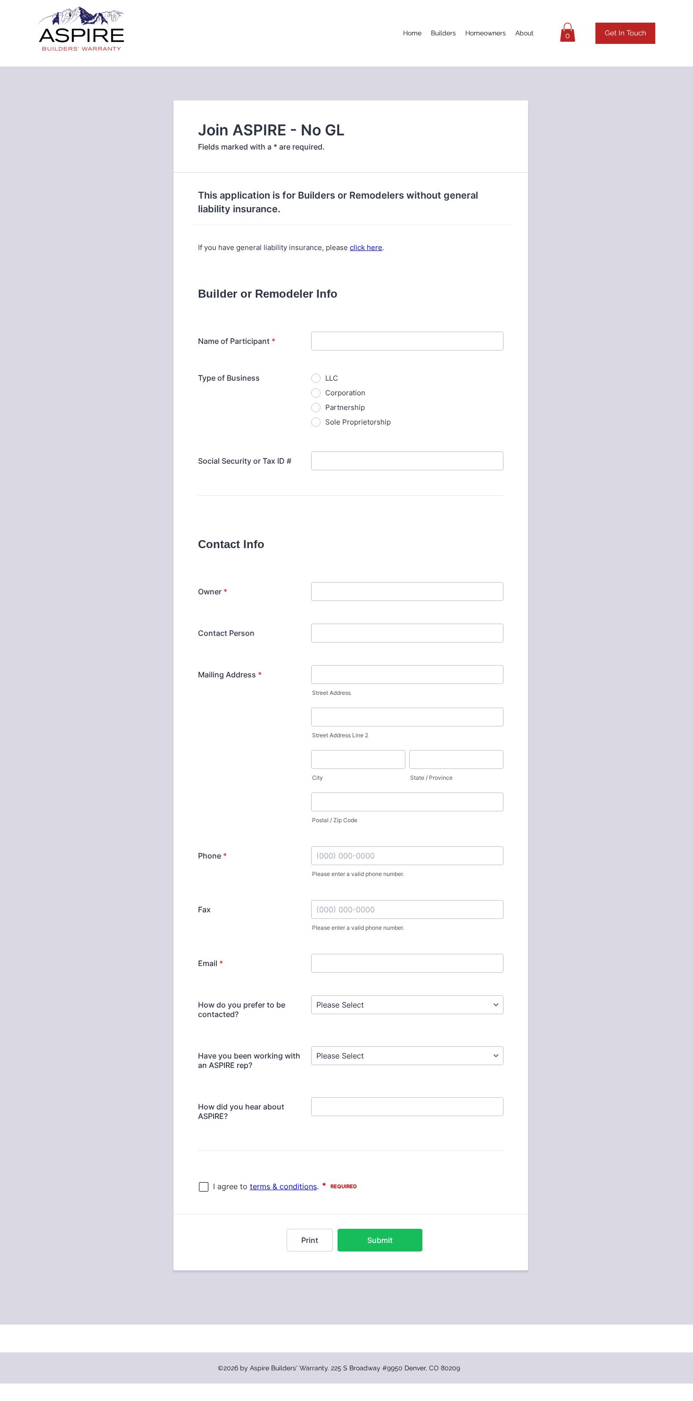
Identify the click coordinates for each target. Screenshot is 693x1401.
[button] (568, 32)
